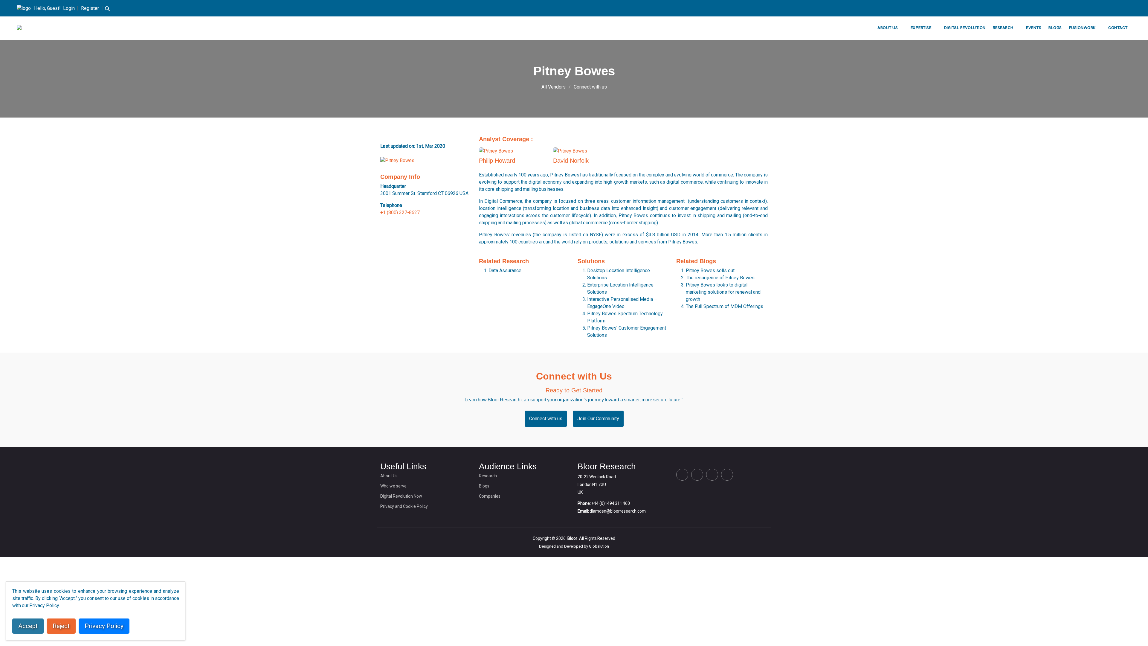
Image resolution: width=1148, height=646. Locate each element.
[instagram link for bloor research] (1120, 8)
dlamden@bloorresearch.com (618, 511)
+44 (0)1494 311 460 (610, 503)
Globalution (599, 546)
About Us (887, 27)
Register (90, 8)
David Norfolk (571, 160)
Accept (28, 626)
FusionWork (1082, 27)
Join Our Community (598, 418)
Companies (489, 496)
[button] (107, 11)
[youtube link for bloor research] (1129, 8)
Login (69, 8)
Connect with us (590, 87)
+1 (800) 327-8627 (400, 212)
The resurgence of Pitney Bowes (720, 278)
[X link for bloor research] (1101, 8)
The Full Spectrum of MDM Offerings (724, 306)
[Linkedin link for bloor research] (1110, 8)
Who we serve (393, 486)
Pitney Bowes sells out (710, 270)
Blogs (1055, 27)
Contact (1118, 27)
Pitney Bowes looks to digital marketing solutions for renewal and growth (723, 292)
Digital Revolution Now (401, 496)
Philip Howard (497, 160)
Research (1003, 27)
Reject (61, 626)
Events (1033, 27)
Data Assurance (504, 270)
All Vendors (553, 87)
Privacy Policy (104, 626)
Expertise (921, 27)
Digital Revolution (965, 27)
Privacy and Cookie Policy (404, 506)
